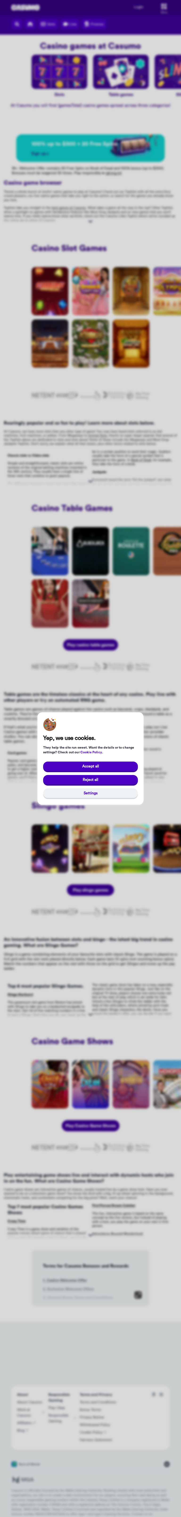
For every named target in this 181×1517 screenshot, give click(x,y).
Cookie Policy (91, 752)
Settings (91, 793)
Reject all (90, 780)
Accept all (90, 766)
